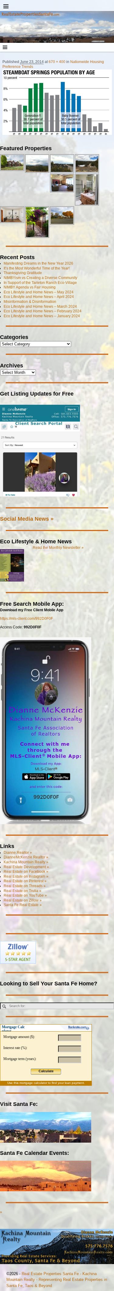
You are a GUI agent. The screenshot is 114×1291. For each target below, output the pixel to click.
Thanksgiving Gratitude (23, 273)
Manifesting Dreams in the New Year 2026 (38, 263)
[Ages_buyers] (57, 102)
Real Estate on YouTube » (25, 895)
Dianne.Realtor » (18, 852)
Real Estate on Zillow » (23, 900)
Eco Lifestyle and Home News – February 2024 (42, 311)
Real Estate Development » (26, 867)
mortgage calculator (33, 1083)
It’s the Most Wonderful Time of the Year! (37, 268)
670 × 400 (57, 62)
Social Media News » (27, 518)
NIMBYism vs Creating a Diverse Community (40, 278)
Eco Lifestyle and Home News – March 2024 (40, 306)
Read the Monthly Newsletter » (58, 547)
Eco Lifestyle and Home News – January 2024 (42, 316)
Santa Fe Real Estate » (23, 905)
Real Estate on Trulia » (22, 891)
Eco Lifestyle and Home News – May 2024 (39, 292)
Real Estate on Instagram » (26, 876)
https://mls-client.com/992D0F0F (26, 618)
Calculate (46, 1071)
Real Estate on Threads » (25, 886)
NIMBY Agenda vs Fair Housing (30, 287)
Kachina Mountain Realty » (26, 862)
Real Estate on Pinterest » (25, 881)
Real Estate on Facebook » (26, 871)
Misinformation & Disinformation (30, 301)
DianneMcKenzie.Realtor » (26, 857)
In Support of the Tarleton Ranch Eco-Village (40, 283)
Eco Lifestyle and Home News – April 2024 (39, 297)
